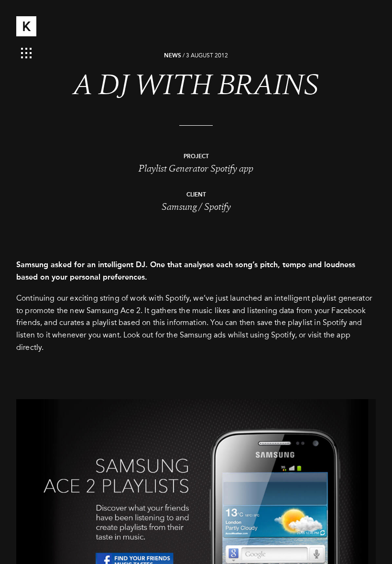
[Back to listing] (26, 51)
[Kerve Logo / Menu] (26, 26)
